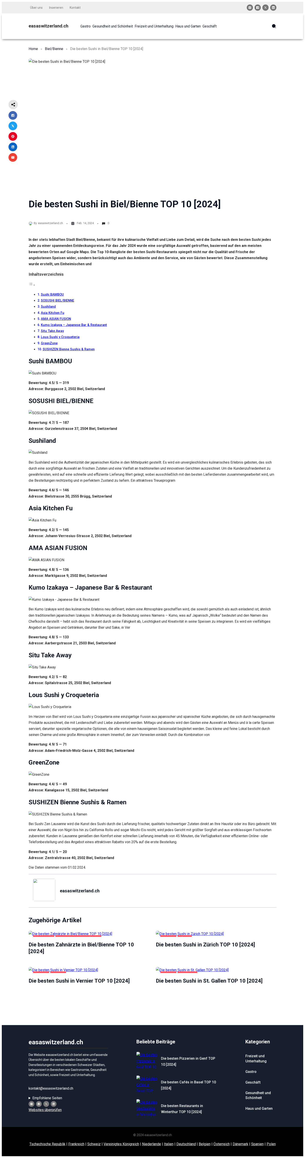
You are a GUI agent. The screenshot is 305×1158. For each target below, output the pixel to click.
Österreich (221, 1144)
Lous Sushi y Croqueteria (60, 337)
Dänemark (240, 1144)
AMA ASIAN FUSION (56, 319)
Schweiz (94, 1144)
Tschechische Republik (47, 1144)
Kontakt (75, 7)
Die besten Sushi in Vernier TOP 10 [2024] (79, 981)
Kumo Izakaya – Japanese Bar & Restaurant (74, 325)
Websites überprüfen (45, 1110)
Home (33, 49)
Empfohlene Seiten (47, 1098)
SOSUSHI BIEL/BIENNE (57, 301)
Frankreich (76, 1144)
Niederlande (151, 1144)
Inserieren (56, 7)
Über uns (36, 7)
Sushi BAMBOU (52, 294)
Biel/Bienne (54, 49)
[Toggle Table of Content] (32, 285)
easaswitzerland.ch (48, 26)
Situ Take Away (52, 331)
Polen (271, 1144)
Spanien (257, 1144)
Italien (168, 1144)
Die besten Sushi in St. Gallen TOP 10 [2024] (209, 981)
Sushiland (48, 307)
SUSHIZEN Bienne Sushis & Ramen (69, 349)
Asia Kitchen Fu (52, 313)
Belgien (205, 1144)
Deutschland (186, 1144)
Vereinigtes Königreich (121, 1144)
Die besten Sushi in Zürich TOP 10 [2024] (205, 945)
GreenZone (49, 343)
